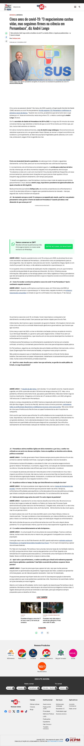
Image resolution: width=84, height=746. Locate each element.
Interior (63, 688)
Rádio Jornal (72, 709)
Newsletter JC (60, 709)
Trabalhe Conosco (46, 728)
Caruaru (21, 688)
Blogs (31, 709)
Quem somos (47, 704)
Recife (10, 688)
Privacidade (46, 711)
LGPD (44, 716)
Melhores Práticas (48, 714)
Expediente (46, 722)
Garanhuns (34, 688)
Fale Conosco (47, 724)
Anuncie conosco (61, 714)
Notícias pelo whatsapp (60, 705)
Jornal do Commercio (72, 705)
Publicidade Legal (61, 711)
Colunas (32, 707)
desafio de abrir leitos (29, 389)
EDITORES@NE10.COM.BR (55, 741)
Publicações (46, 719)
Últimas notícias (34, 704)
